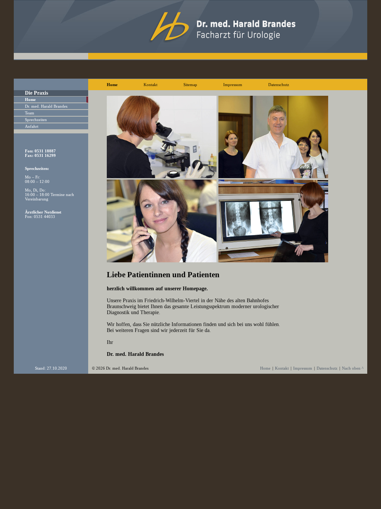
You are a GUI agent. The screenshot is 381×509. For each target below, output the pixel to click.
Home (112, 84)
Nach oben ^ (353, 368)
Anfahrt (31, 126)
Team (29, 113)
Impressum (232, 84)
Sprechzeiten (36, 119)
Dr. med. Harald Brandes (46, 106)
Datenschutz (278, 84)
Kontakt (150, 84)
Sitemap (190, 84)
